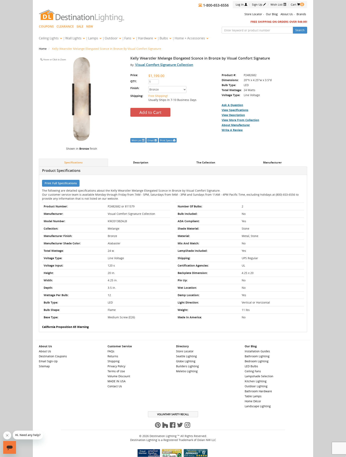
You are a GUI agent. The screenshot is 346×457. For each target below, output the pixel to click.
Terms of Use (116, 371)
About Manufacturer (236, 125)
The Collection (205, 162)
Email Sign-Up (48, 361)
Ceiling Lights (49, 38)
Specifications (73, 162)
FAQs (111, 351)
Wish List (277, 4)
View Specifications (235, 110)
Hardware (146, 38)
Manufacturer (272, 162)
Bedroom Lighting (257, 361)
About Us (287, 14)
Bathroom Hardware (258, 391)
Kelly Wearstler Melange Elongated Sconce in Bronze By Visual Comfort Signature (106, 49)
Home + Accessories (190, 38)
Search (300, 30)
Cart (295, 4)
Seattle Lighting (186, 356)
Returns (113, 356)
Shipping (114, 361)
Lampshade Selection (259, 376)
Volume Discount (119, 376)
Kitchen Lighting (256, 381)
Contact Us (115, 386)
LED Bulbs (251, 366)
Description (140, 162)
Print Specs (166, 140)
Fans (128, 38)
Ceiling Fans (253, 371)
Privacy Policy (116, 366)
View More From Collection (240, 120)
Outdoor (112, 38)
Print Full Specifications (61, 183)
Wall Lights (73, 38)
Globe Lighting (185, 361)
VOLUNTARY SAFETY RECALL (173, 414)
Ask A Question (232, 105)
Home (43, 49)
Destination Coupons (53, 356)
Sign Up (257, 4)
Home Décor (253, 401)
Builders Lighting (187, 366)
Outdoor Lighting (256, 386)
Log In (240, 4)
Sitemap (44, 366)
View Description (233, 115)
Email (151, 140)
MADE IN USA (117, 381)
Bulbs (164, 38)
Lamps (93, 38)
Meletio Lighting (187, 371)
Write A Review (232, 130)
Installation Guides (257, 351)
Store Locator (253, 14)
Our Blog (272, 14)
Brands (301, 14)
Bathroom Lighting (257, 356)
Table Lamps (253, 396)
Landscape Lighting (258, 406)
